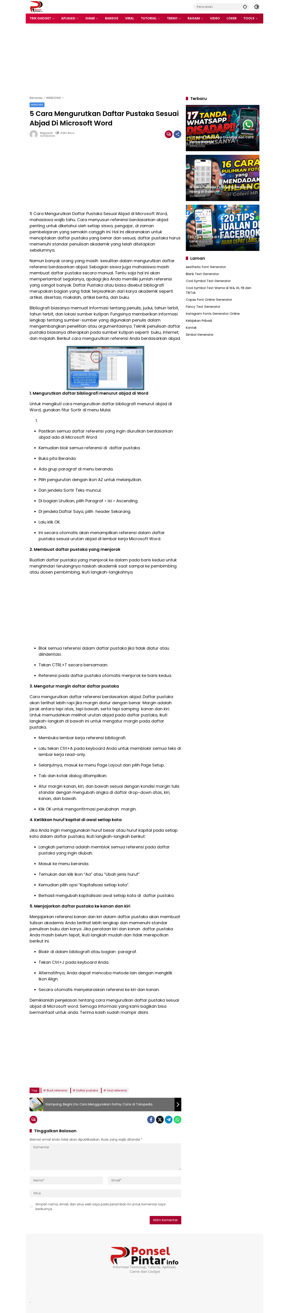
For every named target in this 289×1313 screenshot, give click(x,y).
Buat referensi (57, 1090)
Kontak (191, 327)
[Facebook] (151, 1119)
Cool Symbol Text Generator (208, 281)
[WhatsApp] (177, 1119)
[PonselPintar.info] (36, 6)
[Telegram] (168, 1119)
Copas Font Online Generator (209, 299)
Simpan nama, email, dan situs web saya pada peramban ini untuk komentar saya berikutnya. (100, 1206)
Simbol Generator (200, 334)
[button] (244, 6)
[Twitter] (160, 1119)
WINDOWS (37, 105)
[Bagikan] (177, 134)
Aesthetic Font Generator (206, 267)
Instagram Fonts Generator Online (213, 313)
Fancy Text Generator (203, 306)
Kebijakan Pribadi (199, 320)
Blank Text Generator (202, 274)
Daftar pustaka (87, 1090)
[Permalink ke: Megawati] (35, 134)
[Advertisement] (144, 59)
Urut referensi (117, 1090)
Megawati (46, 133)
